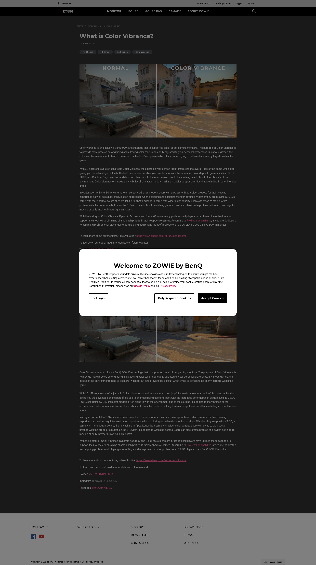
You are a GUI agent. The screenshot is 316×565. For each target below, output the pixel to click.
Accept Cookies (212, 298)
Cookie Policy (142, 286)
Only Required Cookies (174, 298)
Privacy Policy (168, 286)
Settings (98, 298)
